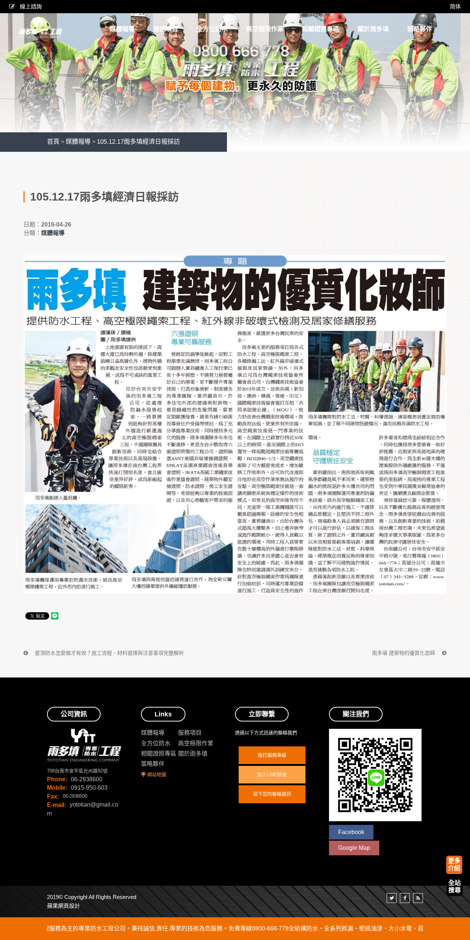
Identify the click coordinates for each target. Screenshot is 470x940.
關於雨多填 (192, 753)
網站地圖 (156, 774)
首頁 (53, 141)
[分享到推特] (392, 898)
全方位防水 (155, 743)
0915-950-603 (89, 788)
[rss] (418, 898)
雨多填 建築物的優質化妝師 (404, 653)
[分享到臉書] (405, 898)
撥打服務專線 (272, 755)
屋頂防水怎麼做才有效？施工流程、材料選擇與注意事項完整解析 (108, 653)
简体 (455, 6)
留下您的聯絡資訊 (272, 794)
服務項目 (190, 733)
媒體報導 (78, 141)
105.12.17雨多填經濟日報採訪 (138, 141)
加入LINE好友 (272, 774)
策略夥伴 (152, 764)
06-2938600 (86, 779)
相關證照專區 (158, 753)
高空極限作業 (195, 743)
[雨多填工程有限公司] (40, 28)
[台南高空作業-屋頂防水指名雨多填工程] (235, 75)
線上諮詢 (30, 6)
